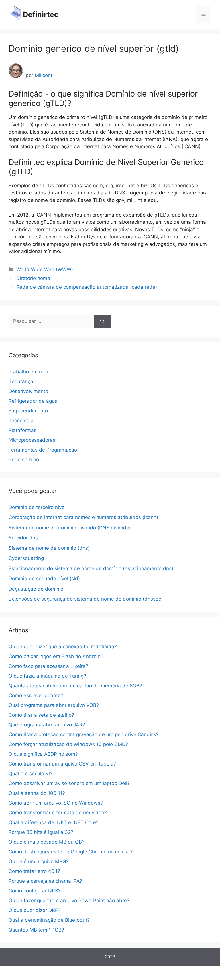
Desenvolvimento (28, 391)
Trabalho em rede (29, 372)
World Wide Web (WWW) (44, 269)
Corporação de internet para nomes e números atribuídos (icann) (83, 517)
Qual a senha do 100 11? (37, 793)
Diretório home (33, 278)
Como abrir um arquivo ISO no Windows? (56, 803)
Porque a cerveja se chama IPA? (45, 881)
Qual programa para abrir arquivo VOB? (54, 705)
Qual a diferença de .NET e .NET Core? (54, 822)
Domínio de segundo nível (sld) (44, 578)
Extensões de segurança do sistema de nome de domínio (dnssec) (86, 599)
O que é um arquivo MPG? (39, 861)
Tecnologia (21, 420)
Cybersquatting (26, 558)
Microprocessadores (32, 440)
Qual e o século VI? (31, 773)
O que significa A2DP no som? (43, 754)
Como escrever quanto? (36, 695)
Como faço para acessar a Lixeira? (48, 666)
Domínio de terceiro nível (37, 507)
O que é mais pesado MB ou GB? (47, 842)
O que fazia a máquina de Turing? (47, 676)
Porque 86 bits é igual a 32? (41, 832)
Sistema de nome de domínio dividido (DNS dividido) (70, 528)
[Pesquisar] (102, 321)
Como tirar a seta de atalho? (41, 715)
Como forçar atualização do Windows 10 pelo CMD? (68, 744)
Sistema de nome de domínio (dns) (49, 548)
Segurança (21, 381)
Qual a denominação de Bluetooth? (49, 920)
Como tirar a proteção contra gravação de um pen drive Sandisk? (84, 734)
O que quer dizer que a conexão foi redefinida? (63, 646)
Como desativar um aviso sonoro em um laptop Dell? (69, 783)
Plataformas (22, 430)
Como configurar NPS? (35, 891)
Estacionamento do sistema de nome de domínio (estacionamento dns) (91, 568)
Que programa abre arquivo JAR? (47, 725)
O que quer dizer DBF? (34, 910)
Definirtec (40, 14)
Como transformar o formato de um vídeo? (58, 812)
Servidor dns (23, 538)
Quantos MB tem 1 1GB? (36, 930)
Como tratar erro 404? (34, 871)
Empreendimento (28, 411)
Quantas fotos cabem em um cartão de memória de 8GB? (75, 686)
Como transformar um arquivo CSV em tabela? (62, 764)
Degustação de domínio (36, 589)
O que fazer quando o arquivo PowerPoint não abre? (69, 900)
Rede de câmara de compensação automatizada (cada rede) (86, 287)
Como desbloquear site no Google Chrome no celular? (71, 852)
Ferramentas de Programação (43, 450)
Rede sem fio (24, 459)
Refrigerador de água (33, 401)
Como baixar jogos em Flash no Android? (56, 656)
